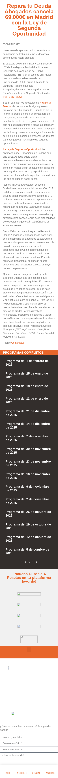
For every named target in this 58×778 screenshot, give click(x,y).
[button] (29, 649)
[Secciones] (22, 769)
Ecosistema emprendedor (30, 683)
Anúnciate (50, 773)
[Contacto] (36, 769)
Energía (19, 691)
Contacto (36, 773)
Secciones (22, 773)
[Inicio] (7, 769)
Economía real (23, 675)
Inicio (8, 773)
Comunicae (17, 342)
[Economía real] (10, 675)
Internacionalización (26, 698)
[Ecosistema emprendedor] (10, 683)
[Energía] (10, 690)
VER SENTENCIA (13, 97)
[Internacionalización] (10, 698)
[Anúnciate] (50, 769)
